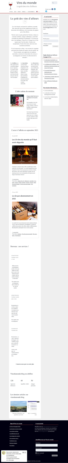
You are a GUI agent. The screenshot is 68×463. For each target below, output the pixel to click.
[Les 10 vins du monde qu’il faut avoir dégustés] (24, 165)
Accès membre (31, 11)
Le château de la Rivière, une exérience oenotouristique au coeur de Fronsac (51, 66)
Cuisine (16, 182)
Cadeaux (19, 234)
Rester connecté (48, 44)
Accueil (11, 11)
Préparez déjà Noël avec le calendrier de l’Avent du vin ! (32, 97)
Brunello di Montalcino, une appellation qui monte (18, 414)
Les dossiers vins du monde (16, 429)
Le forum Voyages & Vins (15, 426)
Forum (19, 11)
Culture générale (21, 182)
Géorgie (31, 182)
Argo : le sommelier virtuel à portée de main (36, 414)
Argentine (31, 181)
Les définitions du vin (14, 434)
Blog (15, 11)
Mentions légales (13, 443)
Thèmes (23, 11)
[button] (38, 401)
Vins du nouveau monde (25, 184)
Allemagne (26, 181)
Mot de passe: (46, 38)
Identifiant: (45, 33)
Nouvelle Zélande (16, 184)
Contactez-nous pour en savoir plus (25, 364)
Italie (35, 182)
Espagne (27, 182)
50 (32, 380)
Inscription (45, 45)
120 (11, 380)
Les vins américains (48, 90)
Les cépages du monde (15, 436)
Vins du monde (27, 2)
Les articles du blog (14, 431)
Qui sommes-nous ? (14, 438)
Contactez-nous (13, 441)
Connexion (55, 46)
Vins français (18, 235)
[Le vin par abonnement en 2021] (24, 221)
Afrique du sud (21, 181)
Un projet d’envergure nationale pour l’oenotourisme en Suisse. (50, 72)
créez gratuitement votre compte (50, 426)
